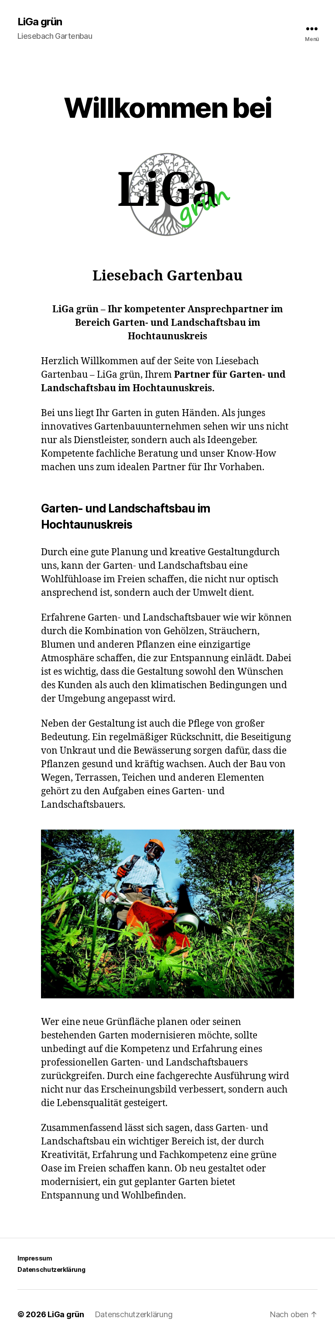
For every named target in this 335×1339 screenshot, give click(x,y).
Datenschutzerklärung (51, 1269)
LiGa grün (39, 22)
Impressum (34, 1258)
